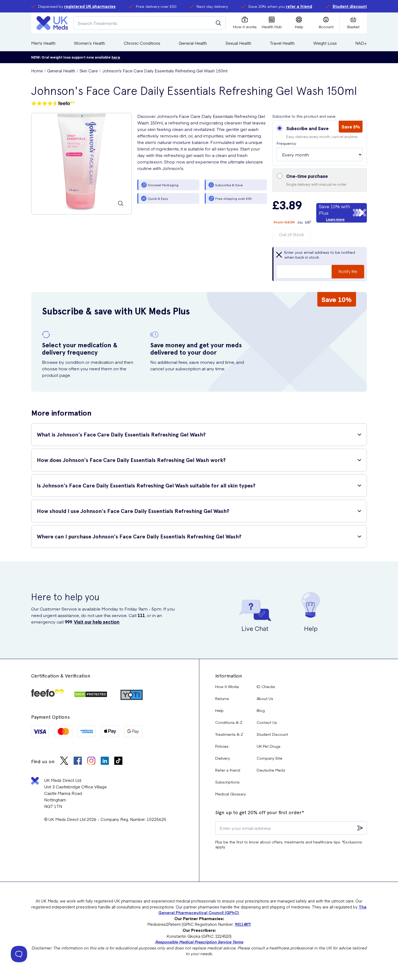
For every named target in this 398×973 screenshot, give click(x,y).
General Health (193, 43)
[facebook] (78, 761)
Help (219, 710)
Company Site (269, 758)
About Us (265, 698)
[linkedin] (105, 761)
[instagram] (91, 761)
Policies (222, 746)
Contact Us (267, 722)
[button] (319, 143)
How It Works (227, 686)
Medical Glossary (230, 794)
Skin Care (89, 70)
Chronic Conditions (142, 43)
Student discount (349, 6)
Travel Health (282, 43)
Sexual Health (238, 43)
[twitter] (64, 761)
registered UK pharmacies (90, 6)
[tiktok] (118, 761)
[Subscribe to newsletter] (360, 828)
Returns (222, 698)
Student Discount (272, 734)
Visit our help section (96, 622)
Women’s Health (89, 43)
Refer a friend (227, 770)
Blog (261, 710)
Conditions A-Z (228, 722)
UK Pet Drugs (268, 746)
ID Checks (266, 686)
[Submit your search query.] (218, 23)
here (116, 57)
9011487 (242, 924)
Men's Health (43, 43)
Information (228, 676)
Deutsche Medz (271, 770)
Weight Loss (325, 43)
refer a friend (299, 6)
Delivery (222, 758)
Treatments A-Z (229, 734)
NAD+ (361, 43)
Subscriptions (227, 782)
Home (37, 70)
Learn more (335, 219)
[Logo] (52, 23)
